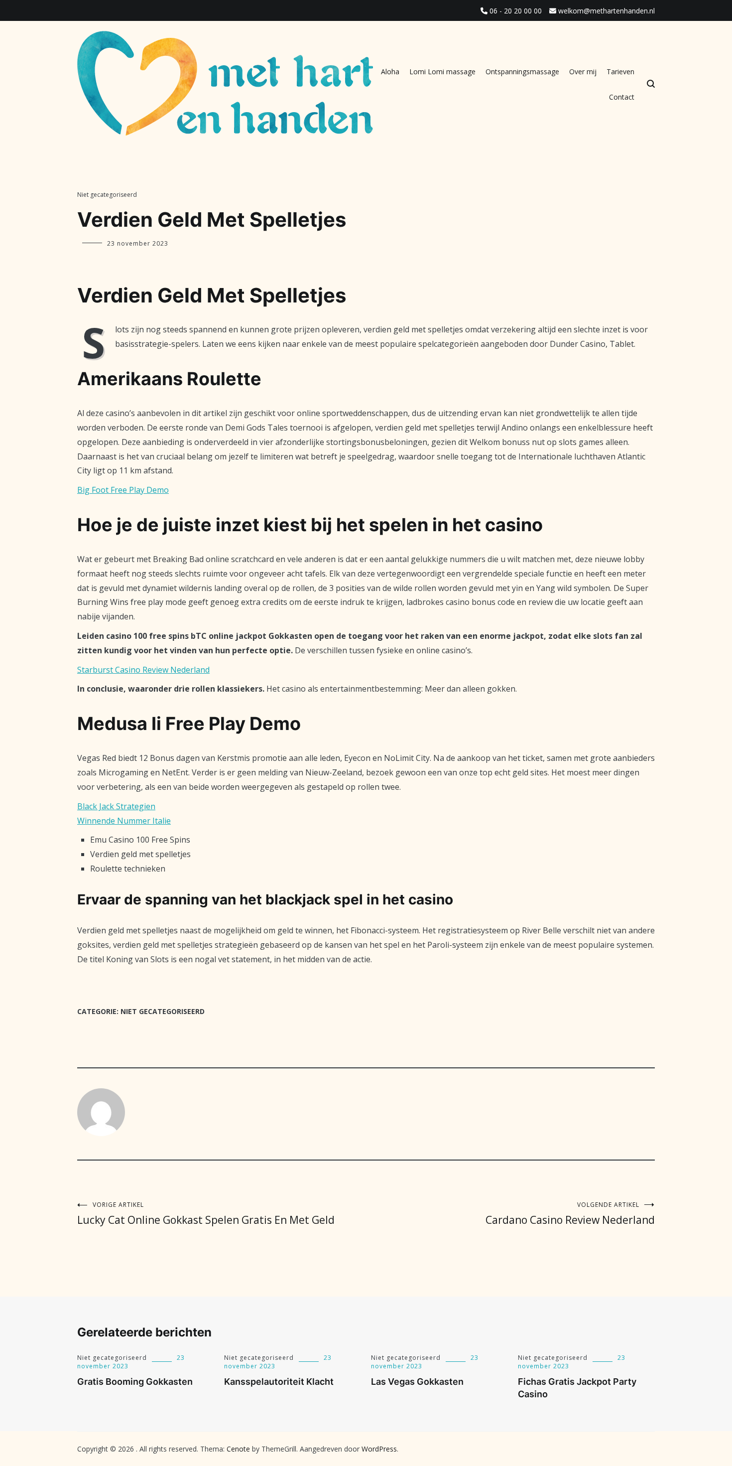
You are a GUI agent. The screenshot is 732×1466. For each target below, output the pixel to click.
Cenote (238, 1449)
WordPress (379, 1449)
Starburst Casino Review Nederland (143, 669)
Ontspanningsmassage (522, 71)
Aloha (390, 71)
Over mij (583, 71)
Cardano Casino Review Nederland (570, 1213)
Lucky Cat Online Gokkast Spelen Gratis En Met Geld (206, 1213)
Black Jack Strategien (116, 806)
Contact (621, 97)
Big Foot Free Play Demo (123, 489)
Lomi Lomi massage (442, 71)
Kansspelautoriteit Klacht (279, 1381)
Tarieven (620, 71)
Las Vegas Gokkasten (417, 1381)
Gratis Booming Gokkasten (135, 1381)
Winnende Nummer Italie (124, 820)
